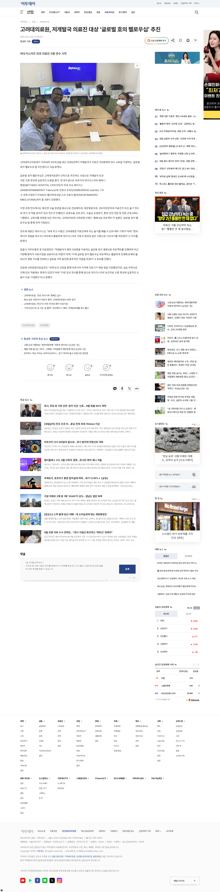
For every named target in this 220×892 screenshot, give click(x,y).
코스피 (166, 614)
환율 (21, 761)
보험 (40, 736)
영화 (21, 793)
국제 (115, 721)
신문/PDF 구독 (186, 3)
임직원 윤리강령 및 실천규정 (88, 856)
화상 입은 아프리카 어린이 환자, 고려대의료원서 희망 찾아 (49, 299)
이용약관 (53, 831)
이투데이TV (63, 778)
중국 (115, 741)
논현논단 (179, 726)
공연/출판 (24, 803)
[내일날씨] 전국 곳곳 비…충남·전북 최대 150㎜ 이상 (72, 423)
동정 (158, 756)
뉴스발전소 (43, 778)
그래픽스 (42, 793)
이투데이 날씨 (138, 778)
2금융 (41, 741)
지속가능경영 (156, 778)
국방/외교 (139, 736)
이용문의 (113, 831)
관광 (21, 783)
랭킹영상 (61, 788)
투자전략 (188, 556)
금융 (41, 721)
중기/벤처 (123, 12)
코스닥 (188, 614)
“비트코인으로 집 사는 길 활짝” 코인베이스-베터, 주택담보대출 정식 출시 (56, 308)
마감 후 (178, 746)
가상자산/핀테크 (45, 751)
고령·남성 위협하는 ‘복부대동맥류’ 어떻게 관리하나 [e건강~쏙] (51, 345)
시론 (177, 736)
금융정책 (42, 726)
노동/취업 (160, 741)
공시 (21, 726)
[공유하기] (173, 40)
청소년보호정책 (87, 831)
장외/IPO (23, 741)
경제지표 (98, 731)
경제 (97, 721)
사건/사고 (160, 736)
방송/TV (23, 788)
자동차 (67, 12)
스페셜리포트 (81, 778)
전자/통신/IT (54, 12)
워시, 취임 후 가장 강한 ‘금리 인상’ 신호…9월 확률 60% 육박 (75, 405)
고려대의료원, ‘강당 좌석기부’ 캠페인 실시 (42, 295)
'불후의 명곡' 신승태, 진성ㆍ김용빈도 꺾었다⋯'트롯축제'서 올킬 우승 (189, 123)
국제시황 (23, 765)
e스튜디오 (61, 783)
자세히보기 (54, 339)
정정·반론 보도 (128, 831)
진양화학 (163, 652)
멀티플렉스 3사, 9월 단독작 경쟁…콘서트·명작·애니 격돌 (73, 460)
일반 (133, 12)
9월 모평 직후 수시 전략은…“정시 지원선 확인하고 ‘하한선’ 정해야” (78, 532)
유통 (98, 12)
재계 (43, 12)
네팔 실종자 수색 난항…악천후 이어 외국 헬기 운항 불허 (184, 138)
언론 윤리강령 (57, 856)
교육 (158, 731)
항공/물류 (88, 12)
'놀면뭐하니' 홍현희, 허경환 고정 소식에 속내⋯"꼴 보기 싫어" (186, 153)
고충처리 (102, 831)
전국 (158, 746)
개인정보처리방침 (69, 831)
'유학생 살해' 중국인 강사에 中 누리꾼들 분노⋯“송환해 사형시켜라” (189, 176)
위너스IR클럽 (119, 778)
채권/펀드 (24, 756)
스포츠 (22, 808)
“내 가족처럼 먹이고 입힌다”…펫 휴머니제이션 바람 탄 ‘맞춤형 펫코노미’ (182, 412)
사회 (159, 721)
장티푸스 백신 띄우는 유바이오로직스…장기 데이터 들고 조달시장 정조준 (56, 353)
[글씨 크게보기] (195, 40)
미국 (115, 736)
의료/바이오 (109, 12)
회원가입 (167, 3)
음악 (21, 798)
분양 (59, 741)
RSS (196, 3)
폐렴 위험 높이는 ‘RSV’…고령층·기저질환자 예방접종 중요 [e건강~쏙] (55, 349)
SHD (162, 620)
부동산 (60, 721)
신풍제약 (163, 644)
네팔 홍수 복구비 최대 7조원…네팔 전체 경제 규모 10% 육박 (186, 161)
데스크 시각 (180, 741)
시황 (21, 731)
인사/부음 (160, 751)
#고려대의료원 (28, 325)
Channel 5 (100, 778)
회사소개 (41, 831)
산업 (30, 12)
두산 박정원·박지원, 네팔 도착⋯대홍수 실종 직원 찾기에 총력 (186, 131)
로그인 (159, 3)
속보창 (175, 3)
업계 (59, 731)
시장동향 (61, 726)
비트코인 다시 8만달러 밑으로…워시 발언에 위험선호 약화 (73, 442)
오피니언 (179, 721)
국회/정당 (139, 731)
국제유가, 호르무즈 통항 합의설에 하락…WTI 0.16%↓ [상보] (76, 478)
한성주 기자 (25, 41)
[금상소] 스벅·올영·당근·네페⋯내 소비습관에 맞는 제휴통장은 (75, 514)
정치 (137, 721)
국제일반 (117, 731)
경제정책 (98, 726)
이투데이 (23, 22)
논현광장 (179, 731)
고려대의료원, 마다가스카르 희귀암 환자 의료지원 (46, 304)
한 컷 (41, 798)
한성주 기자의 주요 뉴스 (36, 338)
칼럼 (177, 751)
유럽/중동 (117, 751)
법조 (158, 726)
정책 (59, 736)
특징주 (166, 556)
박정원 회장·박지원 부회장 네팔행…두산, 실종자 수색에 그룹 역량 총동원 (182, 400)
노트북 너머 (180, 756)
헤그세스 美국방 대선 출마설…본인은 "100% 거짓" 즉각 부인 (186, 184)
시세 (21, 736)
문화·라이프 (25, 778)
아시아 (116, 746)
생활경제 (98, 736)
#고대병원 (44, 325)
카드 (40, 746)
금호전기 (163, 628)
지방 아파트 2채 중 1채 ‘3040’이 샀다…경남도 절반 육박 (73, 496)
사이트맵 (169, 831)
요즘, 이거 (42, 788)
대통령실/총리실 (141, 726)
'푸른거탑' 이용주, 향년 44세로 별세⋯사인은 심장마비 (183, 116)
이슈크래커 (43, 783)
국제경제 (117, 726)
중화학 (77, 12)
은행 (40, 731)
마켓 (22, 721)
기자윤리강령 (70, 856)
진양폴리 (163, 636)
